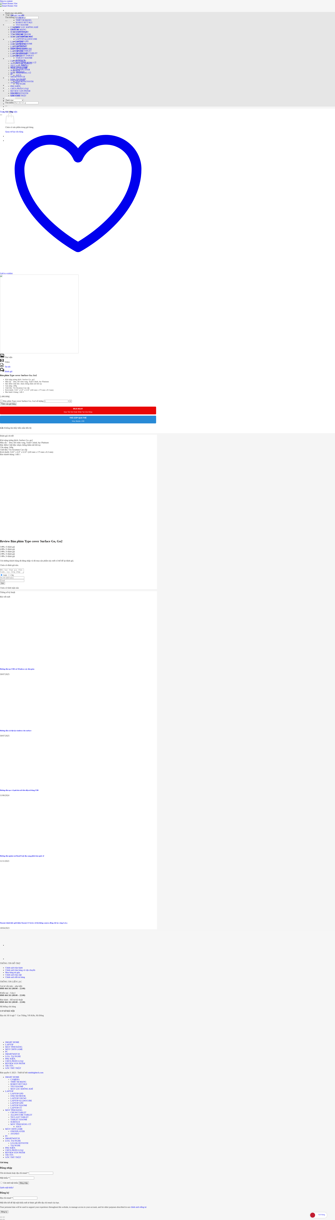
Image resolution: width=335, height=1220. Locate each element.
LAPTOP (9, 39)
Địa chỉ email (6, 1198)
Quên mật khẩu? (7, 1187)
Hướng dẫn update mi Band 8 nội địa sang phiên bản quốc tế (22, 856)
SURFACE (15, 70)
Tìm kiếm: (9, 17)
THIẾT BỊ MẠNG (24, 20)
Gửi (2, 583)
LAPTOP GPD (22, 32)
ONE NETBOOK (23, 34)
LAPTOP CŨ (21, 46)
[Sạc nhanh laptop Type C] (11, 945)
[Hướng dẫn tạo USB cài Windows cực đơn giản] (19, 664)
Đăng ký (4, 1212)
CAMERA (15, 27)
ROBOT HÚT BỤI (24, 22)
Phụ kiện (13, 112)
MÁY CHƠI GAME (19, 67)
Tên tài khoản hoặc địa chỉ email (14, 1173)
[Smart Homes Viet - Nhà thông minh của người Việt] (8, 4)
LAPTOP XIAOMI (24, 44)
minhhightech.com (35, 1072)
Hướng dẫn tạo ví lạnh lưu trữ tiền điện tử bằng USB (19, 790)
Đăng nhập (24, 1183)
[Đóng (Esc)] (1, 1217)
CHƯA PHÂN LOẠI (19, 88)
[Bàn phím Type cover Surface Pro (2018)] (11, 959)
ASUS (18, 75)
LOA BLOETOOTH (19, 93)
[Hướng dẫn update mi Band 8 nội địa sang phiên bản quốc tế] (19, 851)
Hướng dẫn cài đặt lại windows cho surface (15, 731)
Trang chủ (4, 112)
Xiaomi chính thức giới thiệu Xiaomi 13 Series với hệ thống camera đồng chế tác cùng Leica (33, 923)
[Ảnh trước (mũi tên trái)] (1, 1219)
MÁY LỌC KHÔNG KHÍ (27, 27)
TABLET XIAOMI (24, 58)
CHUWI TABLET (24, 51)
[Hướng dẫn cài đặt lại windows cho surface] (19, 725)
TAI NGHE (21, 84)
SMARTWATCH (17, 77)
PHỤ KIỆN (10, 98)
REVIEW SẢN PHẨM (20, 91)
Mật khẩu (4, 1178)
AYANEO (14, 83)
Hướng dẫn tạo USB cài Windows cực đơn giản (17, 669)
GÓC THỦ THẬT (13, 109)
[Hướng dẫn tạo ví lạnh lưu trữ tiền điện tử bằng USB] (19, 785)
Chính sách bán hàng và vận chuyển (20, 970)
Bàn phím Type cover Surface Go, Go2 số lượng (23, 401)
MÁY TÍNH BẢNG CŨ (26, 62)
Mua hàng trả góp (12, 972)
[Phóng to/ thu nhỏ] (4, 1217)
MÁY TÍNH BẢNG (19, 48)
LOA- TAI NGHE (18, 79)
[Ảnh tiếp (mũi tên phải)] (4, 1219)
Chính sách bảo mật (13, 975)
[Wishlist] (1, 114)
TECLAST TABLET (25, 55)
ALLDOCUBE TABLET (26, 53)
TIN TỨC (9, 106)
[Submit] (6, 20)
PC (6, 85)
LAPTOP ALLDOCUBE (26, 39)
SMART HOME (12, 25)
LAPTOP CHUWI (23, 37)
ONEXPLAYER (23, 70)
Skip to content (6, 1)
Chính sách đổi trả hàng (15, 977)
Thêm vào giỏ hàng (8, 404)
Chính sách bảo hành (14, 968)
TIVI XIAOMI (22, 25)
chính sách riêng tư (138, 1207)
